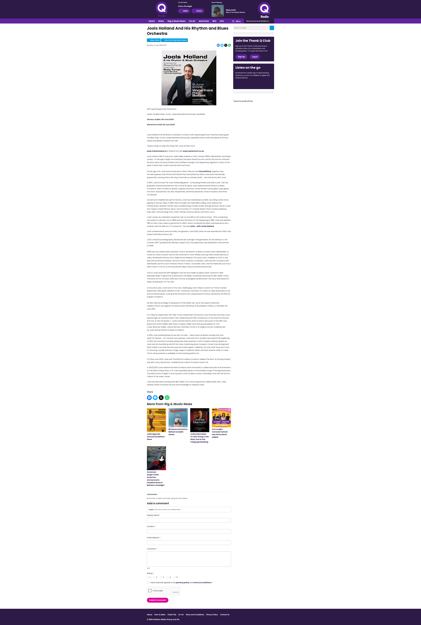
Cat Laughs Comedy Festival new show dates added (220, 433)
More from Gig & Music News (176, 40)
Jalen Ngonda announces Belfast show (156, 437)
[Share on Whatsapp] (229, 45)
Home (152, 21)
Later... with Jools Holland (202, 226)
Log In (255, 56)
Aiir (178, 619)
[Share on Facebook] (218, 45)
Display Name (153, 515)
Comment (152, 549)
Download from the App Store (243, 83)
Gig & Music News (176, 21)
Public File (172, 614)
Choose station (259, 21)
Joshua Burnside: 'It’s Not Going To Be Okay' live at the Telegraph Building (199, 438)
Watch (199, 10)
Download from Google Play (262, 83)
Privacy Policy (212, 614)
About (149, 614)
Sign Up (241, 56)
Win (214, 21)
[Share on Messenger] (222, 45)
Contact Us (224, 614)
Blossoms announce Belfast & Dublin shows (178, 432)
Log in (151, 509)
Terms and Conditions (195, 614)
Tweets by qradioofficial (243, 101)
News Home (155, 40)
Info (222, 21)
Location (151, 526)
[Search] (272, 28)
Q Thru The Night (185, 6)
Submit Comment (157, 600)
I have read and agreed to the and (181, 582)
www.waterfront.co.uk (193, 151)
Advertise (204, 21)
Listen (185, 10)
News (161, 21)
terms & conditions (202, 582)
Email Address (153, 537)
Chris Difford (205, 171)
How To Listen (159, 614)
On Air (192, 21)
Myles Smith (231, 10)
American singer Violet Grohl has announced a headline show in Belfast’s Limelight (156, 478)
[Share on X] (225, 45)
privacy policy (182, 582)
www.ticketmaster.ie (157, 151)
